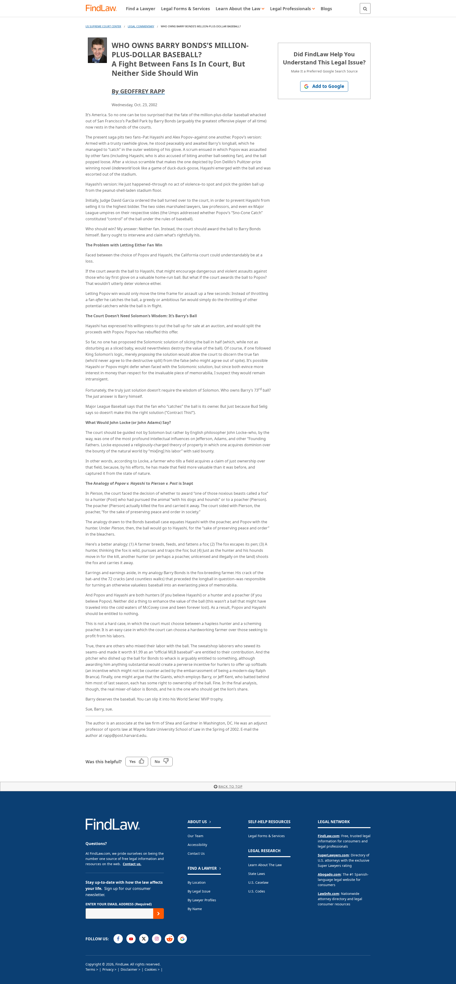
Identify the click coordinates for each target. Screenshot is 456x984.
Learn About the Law (265, 865)
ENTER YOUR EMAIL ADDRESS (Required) (119, 904)
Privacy (108, 969)
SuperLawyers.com (333, 855)
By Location (197, 882)
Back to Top (230, 786)
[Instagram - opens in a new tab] (156, 938)
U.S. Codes (256, 891)
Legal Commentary (141, 26)
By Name (195, 909)
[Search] (365, 8)
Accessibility (197, 844)
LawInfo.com (328, 893)
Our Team (195, 836)
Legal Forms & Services (266, 836)
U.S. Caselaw (258, 882)
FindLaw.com (328, 836)
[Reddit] (169, 938)
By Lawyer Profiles (202, 900)
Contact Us (196, 853)
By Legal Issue (199, 891)
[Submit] (158, 913)
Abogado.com (329, 874)
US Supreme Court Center (103, 26)
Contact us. (132, 864)
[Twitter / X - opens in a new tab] (143, 938)
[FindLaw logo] (103, 8)
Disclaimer (129, 969)
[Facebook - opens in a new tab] (118, 938)
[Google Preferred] (182, 938)
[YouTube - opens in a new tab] (131, 938)
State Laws (256, 873)
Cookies (151, 969)
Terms (90, 969)
